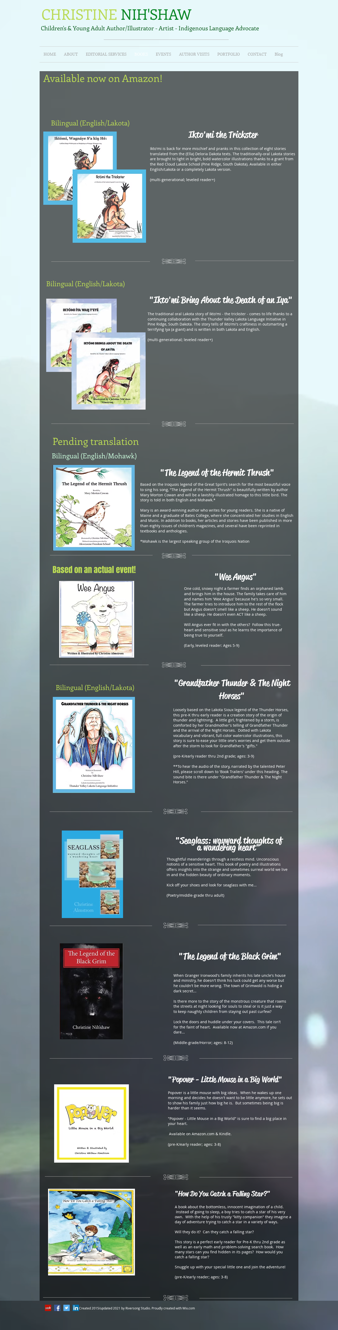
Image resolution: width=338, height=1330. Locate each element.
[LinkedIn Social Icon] (76, 1308)
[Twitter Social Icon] (66, 1308)
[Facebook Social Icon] (57, 1308)
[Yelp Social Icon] (48, 1308)
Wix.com (188, 1308)
